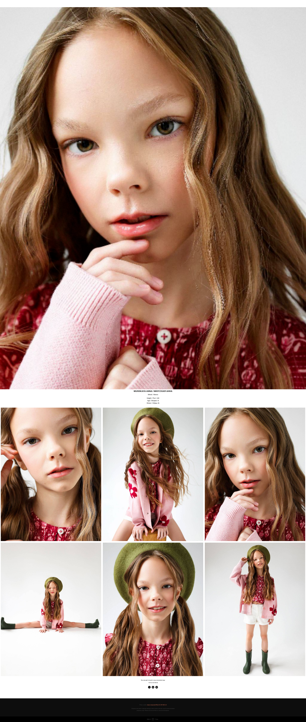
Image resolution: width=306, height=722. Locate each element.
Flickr (157, 705)
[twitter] (149, 687)
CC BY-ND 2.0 (163, 705)
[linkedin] (153, 687)
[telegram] (156, 687)
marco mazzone (151, 705)
